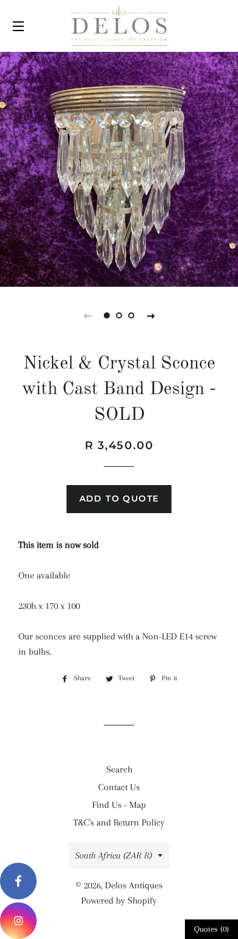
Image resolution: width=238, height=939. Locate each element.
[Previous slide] (87, 315)
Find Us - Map (119, 804)
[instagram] (18, 920)
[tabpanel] (119, 168)
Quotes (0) (211, 929)
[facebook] (18, 881)
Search (119, 769)
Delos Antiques (133, 885)
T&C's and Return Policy (119, 822)
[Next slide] (150, 315)
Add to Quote (119, 498)
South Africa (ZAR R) (113, 855)
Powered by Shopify (119, 900)
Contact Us (119, 787)
